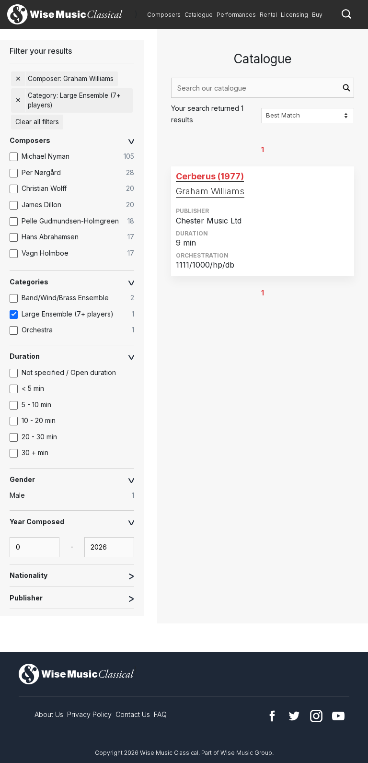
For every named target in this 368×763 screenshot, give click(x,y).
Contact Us (132, 714)
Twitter (294, 716)
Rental (268, 14)
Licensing (294, 14)
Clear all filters (37, 122)
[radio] (77, 495)
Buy (317, 14)
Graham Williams (210, 191)
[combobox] (262, 88)
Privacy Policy (89, 714)
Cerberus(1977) (210, 176)
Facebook (272, 716)
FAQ (160, 714)
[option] (77, 157)
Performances (236, 14)
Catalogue (198, 14)
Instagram (316, 716)
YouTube (338, 716)
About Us (48, 714)
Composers (164, 14)
